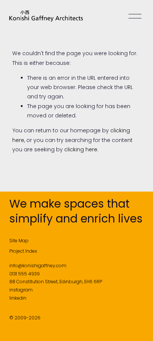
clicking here (80, 149)
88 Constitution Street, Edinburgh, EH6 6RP (55, 281)
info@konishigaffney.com (37, 265)
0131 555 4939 (24, 274)
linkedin (17, 298)
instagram (21, 290)
